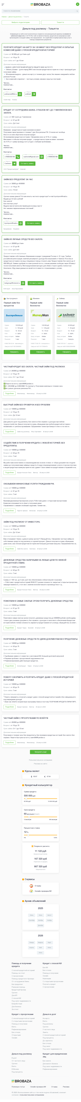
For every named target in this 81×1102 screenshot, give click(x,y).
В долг (14, 1058)
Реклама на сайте (40, 764)
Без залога (47, 1061)
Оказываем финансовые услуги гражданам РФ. (28, 484)
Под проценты (48, 1038)
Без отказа (47, 970)
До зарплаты (48, 1041)
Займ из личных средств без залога (23, 239)
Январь (32, 942)
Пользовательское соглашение (40, 760)
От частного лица (18, 1061)
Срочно (14, 992)
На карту (46, 1018)
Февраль (40, 942)
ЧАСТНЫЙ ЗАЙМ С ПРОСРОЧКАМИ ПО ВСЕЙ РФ (25, 718)
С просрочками (17, 976)
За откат (15, 1009)
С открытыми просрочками (53, 981)
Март (49, 942)
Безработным (17, 1004)
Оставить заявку (27, 163)
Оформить (14, 352)
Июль (40, 915)
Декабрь (40, 925)
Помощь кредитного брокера (23, 979)
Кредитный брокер (19, 990)
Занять (45, 1032)
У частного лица (49, 1029)
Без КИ (45, 967)
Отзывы (38, 886)
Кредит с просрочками (22, 1014)
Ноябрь (49, 920)
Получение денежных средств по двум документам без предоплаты (40, 639)
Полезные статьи (18, 1087)
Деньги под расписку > (15, 16)
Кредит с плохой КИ (52, 963)
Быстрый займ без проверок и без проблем (26, 405)
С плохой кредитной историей (23, 970)
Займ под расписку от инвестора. (21, 522)
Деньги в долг (49, 1014)
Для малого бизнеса (50, 1064)
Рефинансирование (19, 1029)
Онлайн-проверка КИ (43, 891)
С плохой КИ (16, 998)
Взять (14, 1027)
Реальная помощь (18, 987)
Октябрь (40, 920)
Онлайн (45, 976)
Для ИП (14, 995)
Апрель (31, 947)
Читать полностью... (9, 84)
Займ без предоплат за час (18, 179)
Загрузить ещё (40, 752)
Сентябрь (32, 920)
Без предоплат (17, 984)
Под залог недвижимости (21, 1001)
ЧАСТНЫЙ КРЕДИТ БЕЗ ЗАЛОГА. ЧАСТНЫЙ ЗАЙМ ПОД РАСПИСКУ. (34, 367)
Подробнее (9, 393)
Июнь (31, 915)
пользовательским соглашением (32, 1095)
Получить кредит (49, 984)
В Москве (15, 1069)
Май (40, 947)
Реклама (66, 1087)
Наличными (47, 978)
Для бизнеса (16, 1006)
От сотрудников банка (20, 981)
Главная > (5, 16)
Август (49, 915)
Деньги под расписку (22, 1054)
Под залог (46, 1046)
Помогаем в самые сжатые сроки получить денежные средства (38, 601)
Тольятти (60, 22)
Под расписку (48, 1024)
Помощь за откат (18, 973)
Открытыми (16, 1035)
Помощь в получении (50, 973)
